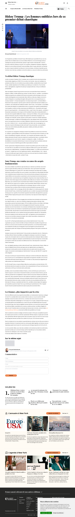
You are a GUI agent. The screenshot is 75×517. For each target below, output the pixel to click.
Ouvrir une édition (30, 501)
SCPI (37, 501)
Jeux (37, 508)
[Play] (66, 9)
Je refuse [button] (49, 512)
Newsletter (21, 503)
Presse (27, 506)
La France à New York (27, 8)
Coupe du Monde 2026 (15, 8)
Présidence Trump (38, 8)
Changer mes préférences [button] (58, 512)
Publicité (28, 504)
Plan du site (30, 515)
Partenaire (28, 503)
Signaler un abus (30, 510)
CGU (27, 508)
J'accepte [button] (43, 512)
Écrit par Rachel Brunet (10, 54)
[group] (66, 8)
